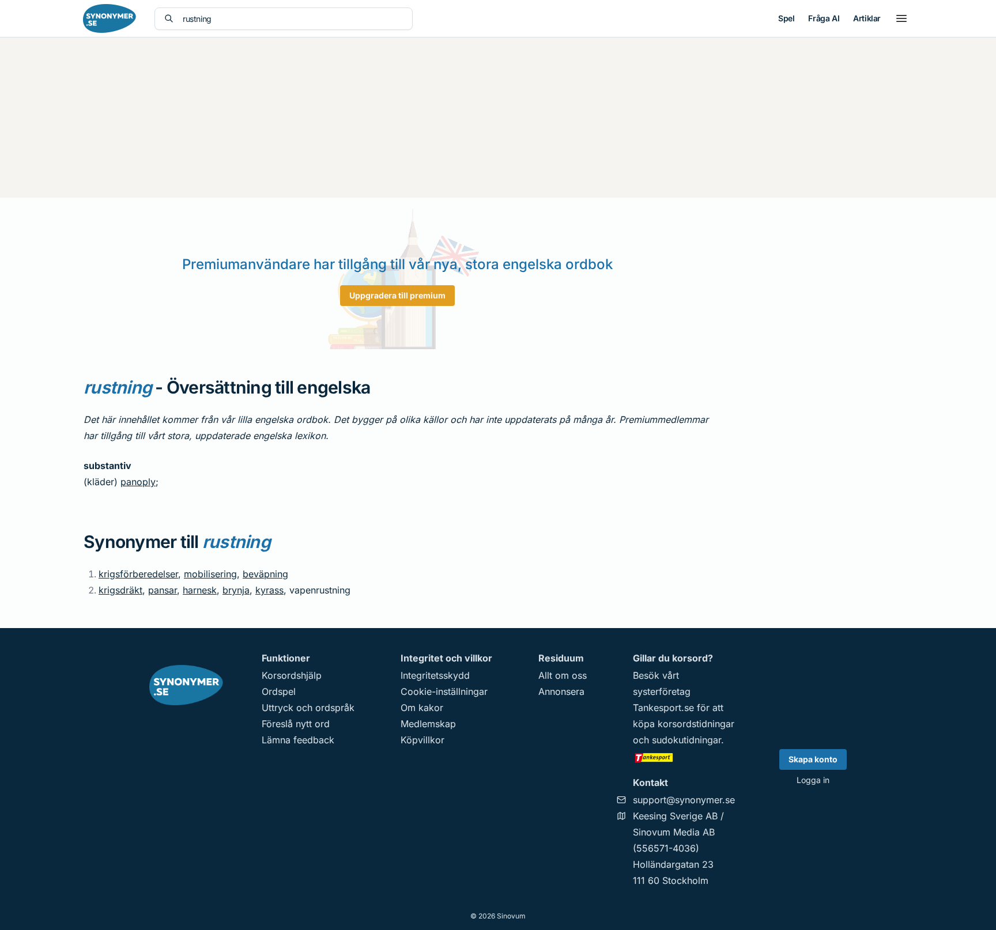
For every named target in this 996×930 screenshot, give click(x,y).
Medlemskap (428, 723)
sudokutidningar (686, 740)
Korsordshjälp (292, 675)
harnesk (200, 590)
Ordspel (279, 691)
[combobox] (293, 19)
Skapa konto (812, 759)
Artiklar (867, 18)
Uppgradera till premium (397, 295)
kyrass (269, 590)
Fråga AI (823, 18)
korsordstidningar (696, 723)
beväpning (265, 574)
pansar (162, 590)
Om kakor (422, 707)
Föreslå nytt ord (296, 723)
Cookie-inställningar (444, 691)
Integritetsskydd (435, 675)
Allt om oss (562, 675)
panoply (138, 481)
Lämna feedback (298, 740)
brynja (236, 590)
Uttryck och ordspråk (308, 707)
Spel (786, 18)
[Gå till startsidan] (109, 18)
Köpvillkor (422, 740)
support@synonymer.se (684, 800)
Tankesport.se (663, 707)
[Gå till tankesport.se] (684, 757)
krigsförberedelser (138, 574)
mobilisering (210, 574)
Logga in (813, 780)
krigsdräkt (120, 590)
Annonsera (561, 691)
